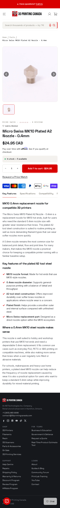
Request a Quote (39, 438)
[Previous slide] (6, 74)
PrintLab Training (39, 476)
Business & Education (42, 430)
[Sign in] (49, 14)
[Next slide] (53, 74)
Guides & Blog (38, 468)
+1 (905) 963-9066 (10, 413)
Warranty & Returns (11, 476)
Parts (12, 37)
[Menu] (4, 14)
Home (4, 37)
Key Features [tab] (9, 193)
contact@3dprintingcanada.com (17, 415)
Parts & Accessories (11, 446)
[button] (8, 109)
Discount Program (10, 480)
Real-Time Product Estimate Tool (44, 444)
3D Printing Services (11, 454)
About (34, 464)
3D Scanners (8, 442)
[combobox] (30, 25)
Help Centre (7, 464)
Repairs (5, 468)
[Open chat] (6, 501)
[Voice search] (50, 25)
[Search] (54, 25)
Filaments (7, 434)
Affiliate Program (10, 488)
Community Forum (40, 472)
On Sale (5, 450)
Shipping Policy (9, 472)
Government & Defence (42, 434)
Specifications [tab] (28, 193)
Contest (35, 484)
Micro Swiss (9, 122)
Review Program (9, 484)
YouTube (36, 480)
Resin (5, 438)
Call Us (39, 4)
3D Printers (7, 430)
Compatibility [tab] (46, 193)
